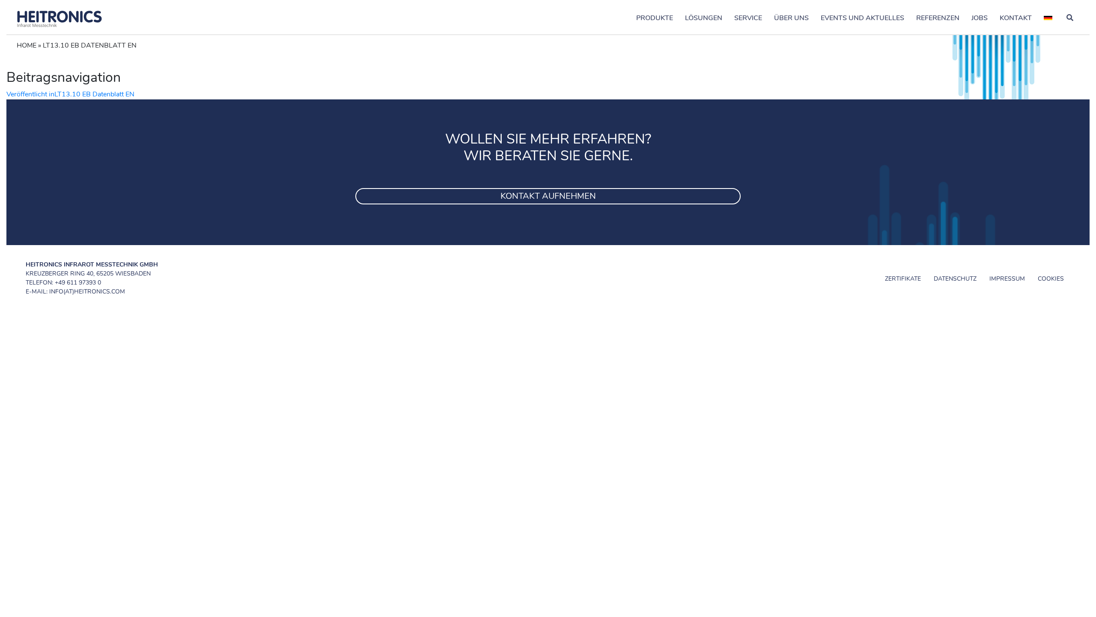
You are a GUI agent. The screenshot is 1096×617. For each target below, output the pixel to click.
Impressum (1007, 279)
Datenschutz (955, 279)
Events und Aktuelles (862, 18)
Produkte (654, 18)
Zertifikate (903, 279)
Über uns (791, 18)
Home (26, 45)
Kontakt (1016, 18)
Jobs (979, 18)
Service (748, 18)
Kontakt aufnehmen (548, 196)
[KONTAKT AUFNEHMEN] (548, 185)
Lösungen (703, 18)
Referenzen (937, 18)
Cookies (1051, 279)
